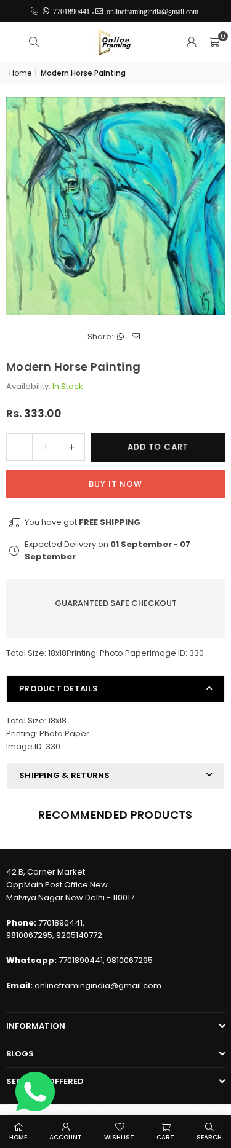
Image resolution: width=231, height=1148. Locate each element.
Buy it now (115, 484)
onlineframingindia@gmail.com (97, 985)
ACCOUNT (65, 1137)
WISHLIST (119, 1137)
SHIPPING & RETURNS (64, 775)
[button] (214, 42)
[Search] (34, 42)
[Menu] (12, 42)
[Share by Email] (136, 337)
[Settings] (191, 42)
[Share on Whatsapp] (121, 337)
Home (20, 73)
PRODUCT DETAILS (58, 688)
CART (165, 1137)
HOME (18, 1137)
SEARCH (209, 1137)
